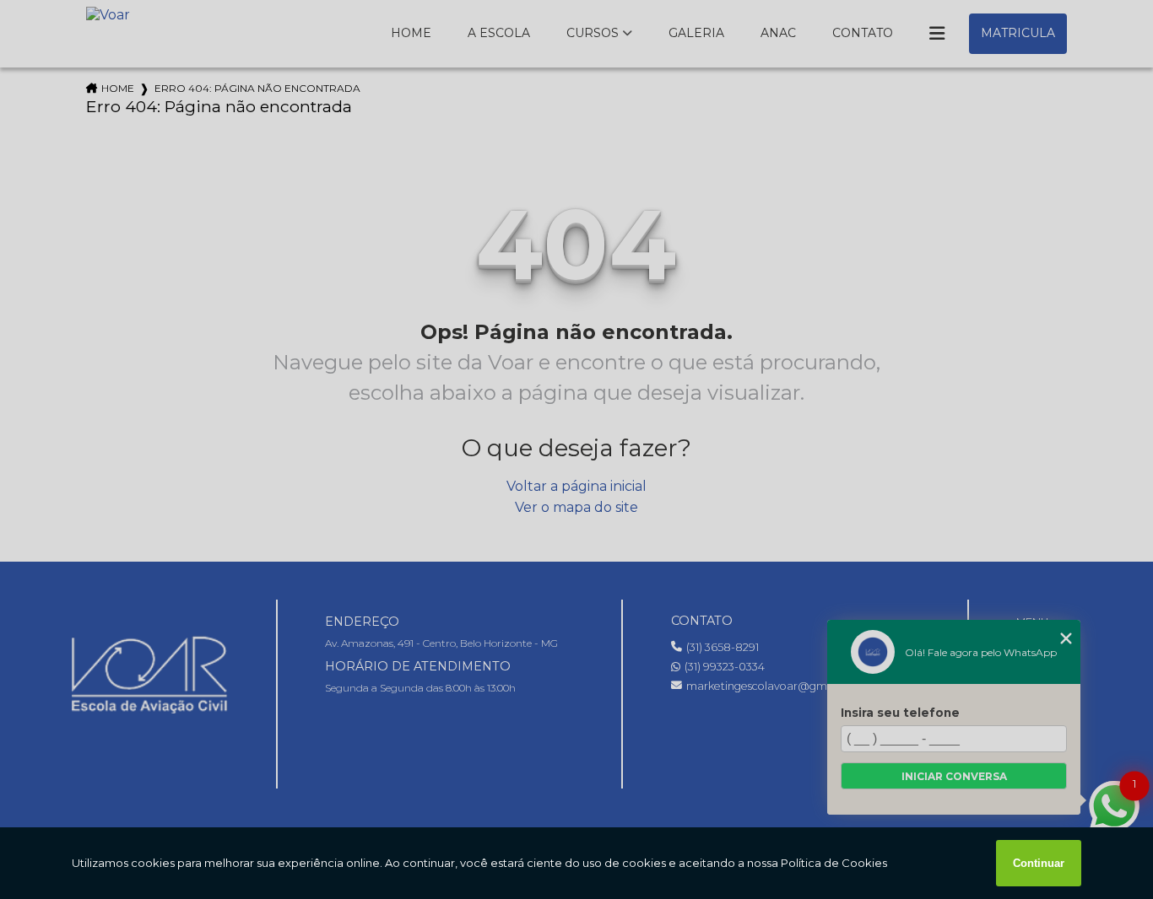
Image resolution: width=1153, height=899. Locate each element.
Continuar (1038, 863)
